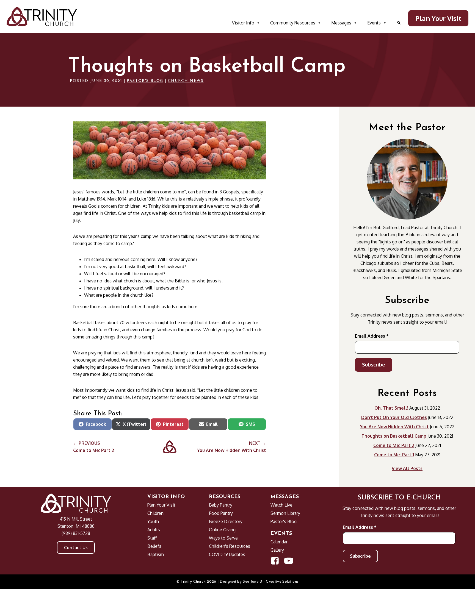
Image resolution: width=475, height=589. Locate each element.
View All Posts (407, 468)
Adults (153, 529)
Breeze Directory (225, 521)
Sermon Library (285, 513)
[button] (399, 22)
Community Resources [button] (292, 23)
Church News (186, 81)
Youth (153, 521)
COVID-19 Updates (227, 554)
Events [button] (374, 23)
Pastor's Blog (145, 81)
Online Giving (222, 529)
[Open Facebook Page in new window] (274, 560)
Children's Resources (229, 546)
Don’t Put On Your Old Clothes (394, 417)
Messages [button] (341, 23)
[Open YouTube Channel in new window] (288, 560)
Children (155, 513)
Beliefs (154, 546)
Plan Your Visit (438, 18)
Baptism (155, 554)
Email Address (372, 336)
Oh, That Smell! (391, 408)
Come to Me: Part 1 (394, 454)
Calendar (279, 541)
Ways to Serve (223, 538)
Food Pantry (221, 513)
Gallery (277, 550)
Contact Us (76, 547)
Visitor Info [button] (243, 23)
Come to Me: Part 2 (393, 445)
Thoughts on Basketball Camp (393, 436)
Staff (152, 538)
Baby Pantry (220, 505)
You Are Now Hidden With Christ (394, 426)
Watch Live (281, 505)
